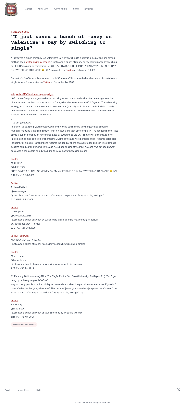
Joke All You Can (20, 236)
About (28, 9)
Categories (60, 9)
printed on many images (37, 62)
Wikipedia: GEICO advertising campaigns (32, 94)
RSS (38, 390)
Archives (43, 9)
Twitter (69, 70)
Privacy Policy (23, 390)
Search (88, 9)
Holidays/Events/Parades (24, 324)
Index (76, 9)
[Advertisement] (148, 52)
